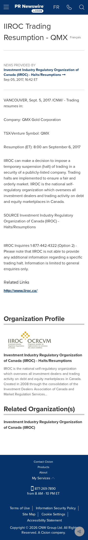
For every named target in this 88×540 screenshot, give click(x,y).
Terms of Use (20, 508)
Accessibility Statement (44, 520)
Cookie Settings (53, 514)
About (43, 472)
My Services (41, 478)
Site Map (28, 514)
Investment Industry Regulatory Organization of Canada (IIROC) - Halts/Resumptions (43, 357)
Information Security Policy (56, 508)
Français (75, 37)
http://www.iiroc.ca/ (20, 290)
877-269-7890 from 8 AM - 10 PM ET (43, 491)
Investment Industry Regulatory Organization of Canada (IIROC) (43, 424)
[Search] (82, 7)
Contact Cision (43, 462)
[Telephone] (69, 7)
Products (43, 467)
